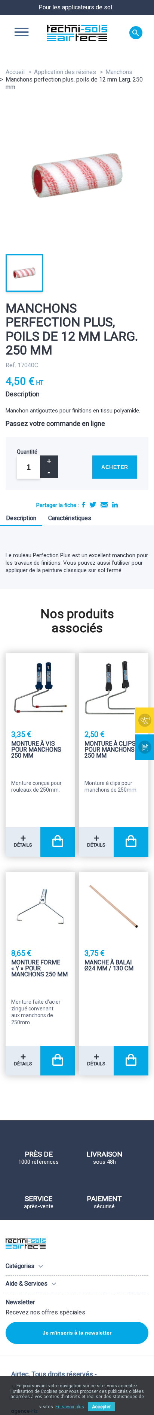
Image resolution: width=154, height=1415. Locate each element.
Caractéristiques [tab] (69, 518)
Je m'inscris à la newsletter (77, 1333)
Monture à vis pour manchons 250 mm (36, 750)
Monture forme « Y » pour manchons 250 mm (39, 969)
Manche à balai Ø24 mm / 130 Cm (108, 966)
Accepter (101, 1406)
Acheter (114, 467)
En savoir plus (69, 1406)
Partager (83, 504)
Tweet (92, 504)
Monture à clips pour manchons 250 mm (110, 750)
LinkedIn (115, 504)
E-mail (104, 504)
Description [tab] (21, 518)
